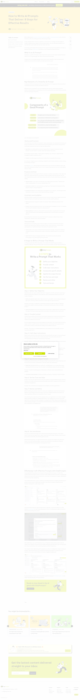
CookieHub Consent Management (42, 356)
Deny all (40, 353)
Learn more (26, 350)
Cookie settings (51, 353)
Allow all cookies (28, 353)
